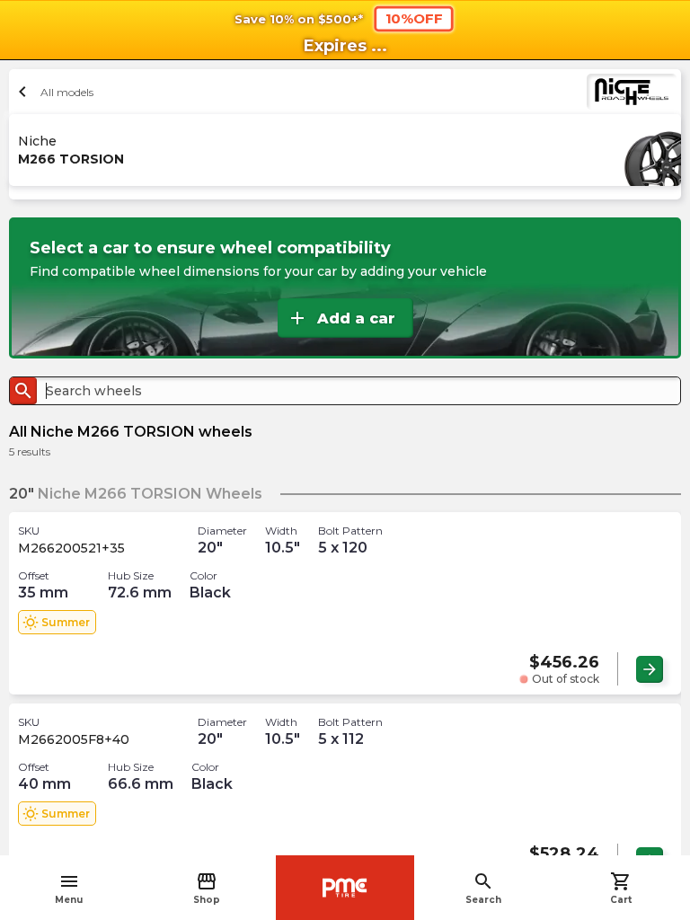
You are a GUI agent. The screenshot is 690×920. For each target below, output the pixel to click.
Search (483, 888)
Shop (206, 888)
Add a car (341, 318)
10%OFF (414, 18)
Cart (621, 888)
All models (53, 92)
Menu (69, 888)
